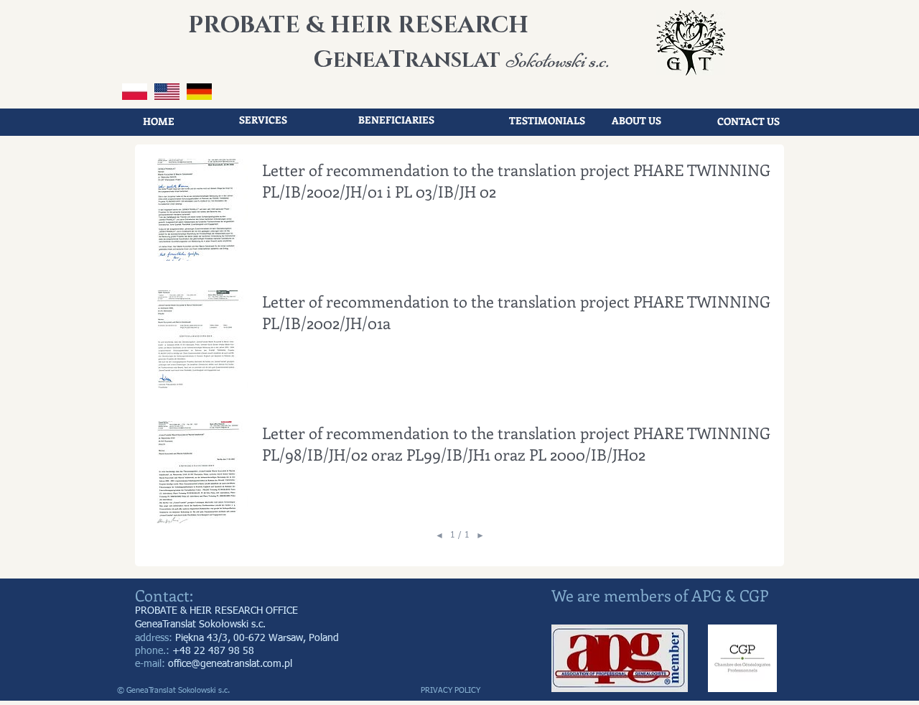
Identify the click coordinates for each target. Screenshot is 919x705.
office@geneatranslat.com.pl (230, 664)
